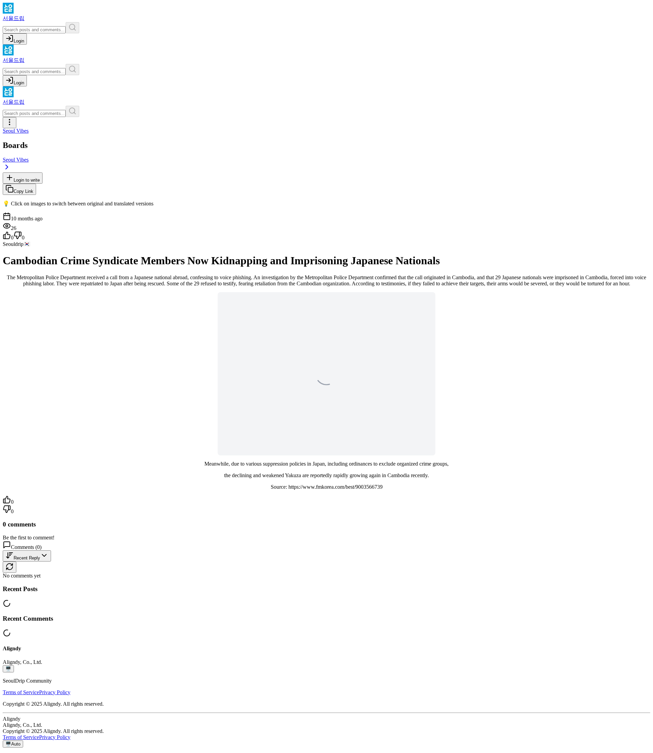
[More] (9, 122)
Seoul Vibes (16, 131)
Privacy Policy (54, 692)
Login (19, 41)
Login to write (27, 180)
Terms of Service (21, 692)
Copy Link (23, 191)
